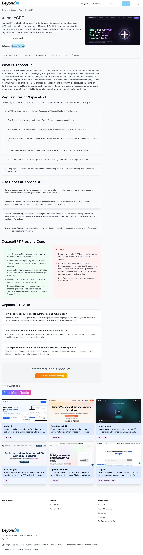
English (8, 545)
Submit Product (55, 509)
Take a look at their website (50, 376)
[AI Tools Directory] (10, 3)
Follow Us (101, 517)
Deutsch (45, 545)
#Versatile (8, 437)
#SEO (6, 481)
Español (53, 545)
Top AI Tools (7, 501)
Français (80, 545)
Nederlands (71, 545)
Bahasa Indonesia (91, 545)
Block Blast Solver (56, 505)
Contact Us (102, 513)
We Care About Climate (106, 521)
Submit (111, 3)
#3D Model (102, 437)
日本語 (22, 545)
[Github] (7, 539)
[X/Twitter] (3, 539)
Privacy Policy (103, 505)
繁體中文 (29, 545)
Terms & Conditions (105, 509)
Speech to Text (16, 10)
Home (6, 10)
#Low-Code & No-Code (107, 481)
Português (61, 545)
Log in (126, 3)
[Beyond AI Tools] (10, 530)
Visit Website (16, 38)
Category (84, 3)
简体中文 (37, 545)
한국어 (15, 545)
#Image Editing (56, 437)
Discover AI (98, 3)
